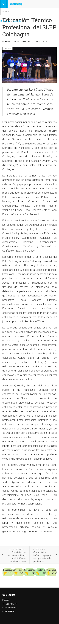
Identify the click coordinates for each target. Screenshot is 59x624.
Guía (54, 578)
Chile (18, 578)
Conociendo (9, 578)
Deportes (25, 578)
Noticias (53, 582)
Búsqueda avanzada (10, 21)
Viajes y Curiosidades (41, 578)
